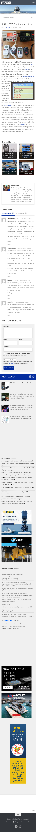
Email (20, 339)
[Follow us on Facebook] (30, 376)
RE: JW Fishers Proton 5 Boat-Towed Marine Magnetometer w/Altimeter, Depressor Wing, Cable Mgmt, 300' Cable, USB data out (17, 584)
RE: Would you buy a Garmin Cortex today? (14, 614)
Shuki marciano (7, 628)
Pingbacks (22, 213)
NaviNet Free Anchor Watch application (13, 624)
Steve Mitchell (7, 620)
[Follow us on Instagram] (33, 376)
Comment (7, 326)
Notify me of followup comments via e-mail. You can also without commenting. (18, 362)
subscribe (12, 363)
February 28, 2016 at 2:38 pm (22, 302)
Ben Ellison (6, 28)
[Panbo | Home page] (7, 2)
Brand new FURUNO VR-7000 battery (12, 574)
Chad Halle (6, 601)
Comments (8, 213)
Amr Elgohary (7, 611)
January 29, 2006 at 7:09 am (24, 219)
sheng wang (6, 579)
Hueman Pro (26, 822)
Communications (8, 18)
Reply (9, 244)
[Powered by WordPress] (13, 822)
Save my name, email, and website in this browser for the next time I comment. (17, 355)
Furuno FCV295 (6, 605)
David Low (6, 590)
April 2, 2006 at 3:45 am (24, 248)
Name (5, 339)
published (22, 124)
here (32, 64)
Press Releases (8, 377)
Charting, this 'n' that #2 (21, 487)
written (26, 69)
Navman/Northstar (28, 76)
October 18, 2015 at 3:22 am (22, 280)
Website (6, 346)
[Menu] (33, 2)
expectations (8, 105)
